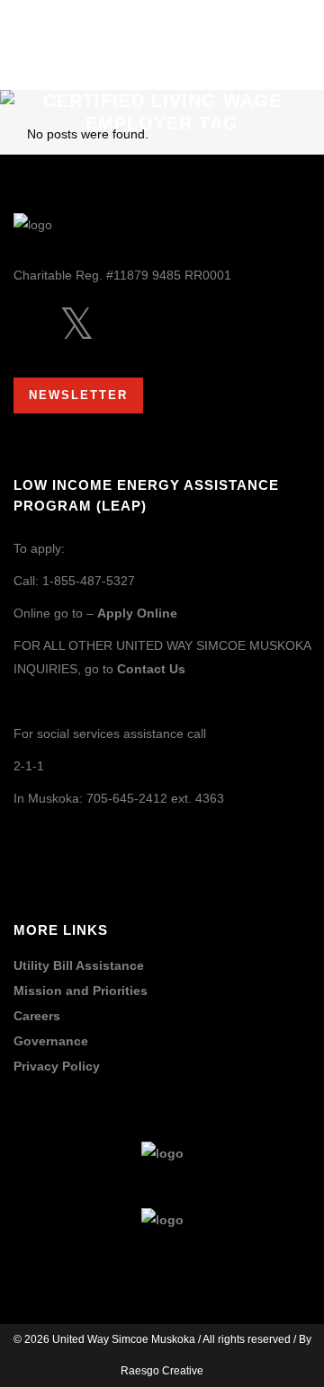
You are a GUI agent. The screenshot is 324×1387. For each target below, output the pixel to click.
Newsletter (78, 395)
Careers (37, 1016)
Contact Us (151, 669)
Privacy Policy (57, 1066)
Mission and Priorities (81, 991)
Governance (51, 1041)
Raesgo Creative (162, 1371)
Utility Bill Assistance (79, 966)
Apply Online (137, 613)
